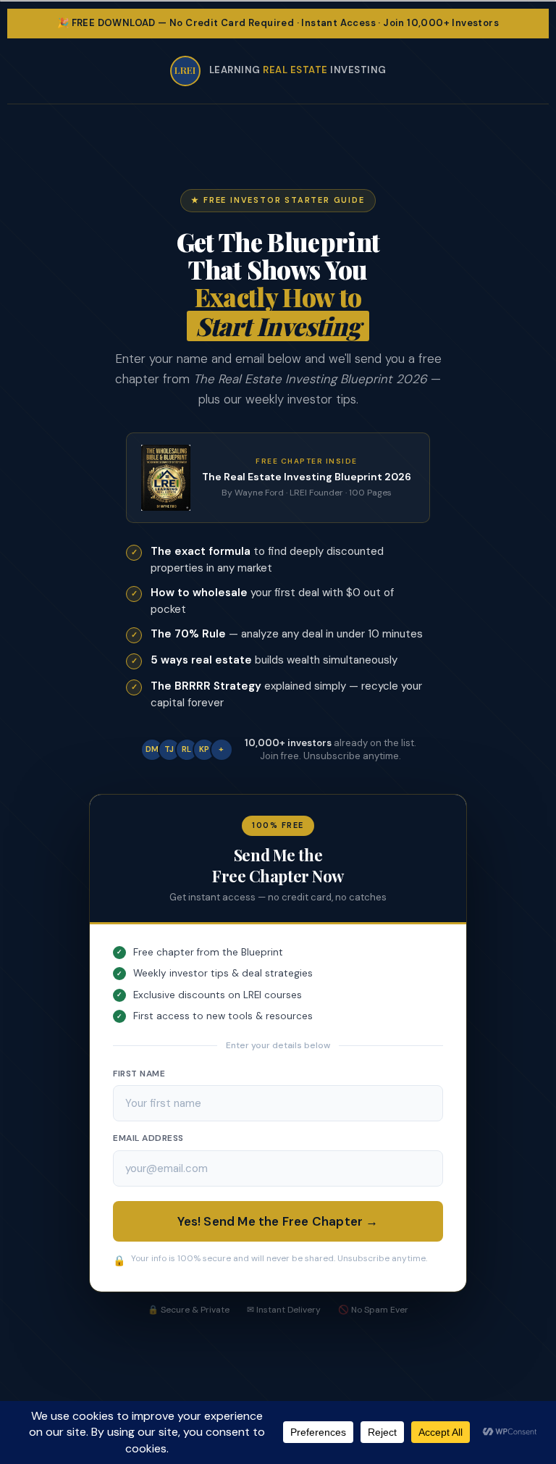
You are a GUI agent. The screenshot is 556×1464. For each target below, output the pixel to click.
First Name (139, 1073)
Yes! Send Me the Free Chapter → (277, 1221)
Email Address (148, 1138)
